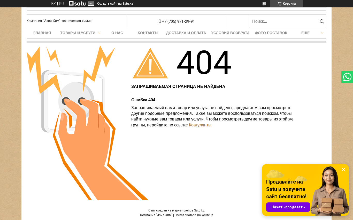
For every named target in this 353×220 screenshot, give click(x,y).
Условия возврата (230, 33)
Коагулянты (200, 125)
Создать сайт (107, 3)
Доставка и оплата (186, 33)
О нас (117, 33)
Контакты (148, 33)
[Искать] (321, 21)
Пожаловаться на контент (194, 215)
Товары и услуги (77, 33)
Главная (42, 33)
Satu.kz (199, 210)
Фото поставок (271, 33)
